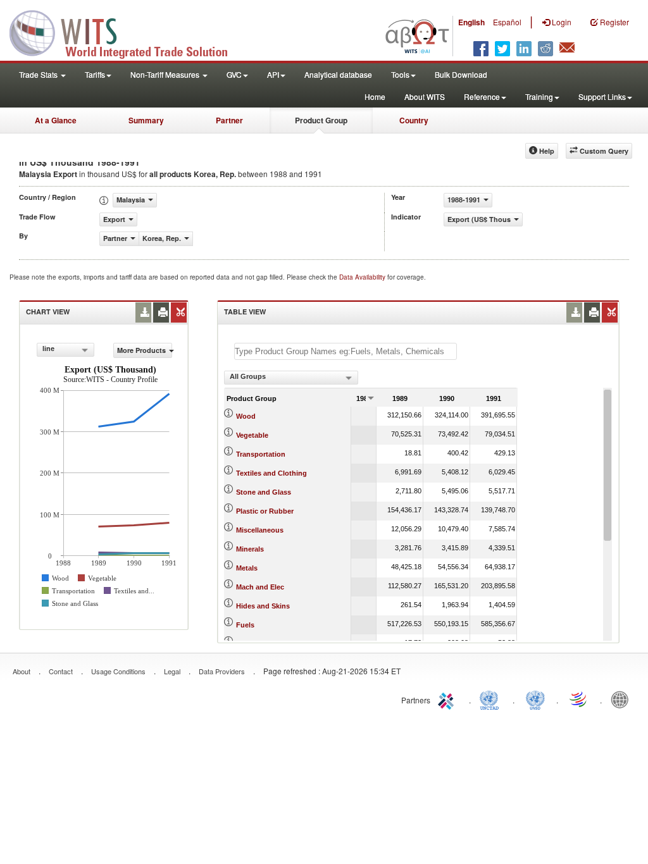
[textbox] (345, 351)
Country (413, 120)
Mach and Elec (260, 587)
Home (374, 96)
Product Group (321, 120)
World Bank (622, 699)
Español (507, 21)
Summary (146, 120)
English (471, 22)
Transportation (260, 454)
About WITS (424, 96)
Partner (229, 120)
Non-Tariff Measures (165, 74)
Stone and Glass (263, 492)
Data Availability (363, 277)
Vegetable (252, 435)
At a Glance (56, 120)
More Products (141, 350)
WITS (126, 31)
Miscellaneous (260, 530)
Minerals (250, 549)
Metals (247, 568)
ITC (448, 699)
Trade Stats (39, 74)
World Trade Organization (579, 699)
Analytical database (338, 74)
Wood (246, 416)
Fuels (245, 625)
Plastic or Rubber (265, 511)
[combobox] (65, 350)
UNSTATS (535, 699)
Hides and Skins (263, 606)
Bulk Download (461, 74)
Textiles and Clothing (271, 473)
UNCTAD (491, 699)
